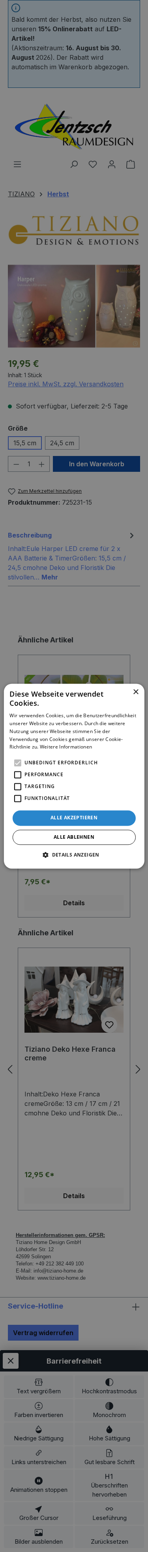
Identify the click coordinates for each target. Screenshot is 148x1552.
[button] (74, 855)
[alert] (74, 776)
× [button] (136, 692)
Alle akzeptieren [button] (74, 818)
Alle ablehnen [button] (74, 837)
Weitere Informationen (66, 747)
